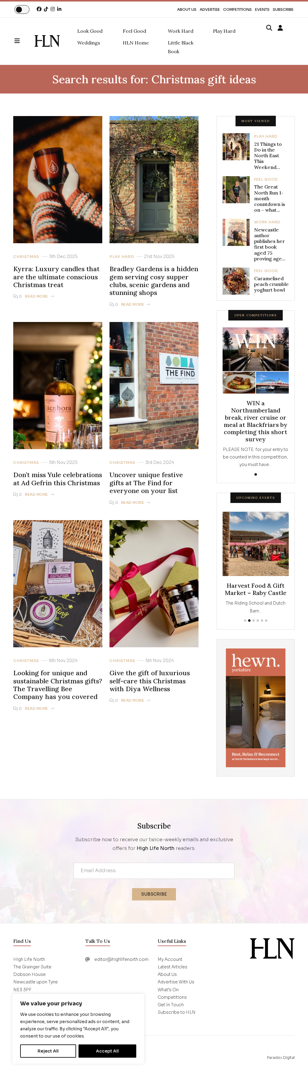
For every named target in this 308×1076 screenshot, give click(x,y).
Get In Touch (171, 1004)
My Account (170, 959)
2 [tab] (249, 620)
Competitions (237, 9)
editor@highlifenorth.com (121, 959)
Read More (36, 296)
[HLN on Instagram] (53, 9)
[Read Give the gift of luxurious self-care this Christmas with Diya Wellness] (154, 583)
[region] (78, 1029)
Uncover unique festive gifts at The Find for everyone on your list (146, 483)
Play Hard (121, 256)
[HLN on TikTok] (46, 9)
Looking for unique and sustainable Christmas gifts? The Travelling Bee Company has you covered (57, 685)
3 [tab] (253, 620)
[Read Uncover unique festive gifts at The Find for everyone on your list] (154, 385)
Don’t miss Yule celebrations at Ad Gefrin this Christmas (57, 479)
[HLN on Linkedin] (59, 9)
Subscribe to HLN (177, 1012)
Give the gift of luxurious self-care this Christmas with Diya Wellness (149, 681)
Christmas (26, 256)
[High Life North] (272, 948)
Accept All (107, 1051)
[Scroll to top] (293, 1061)
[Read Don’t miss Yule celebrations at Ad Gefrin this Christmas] (57, 385)
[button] (24, 41)
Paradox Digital (281, 1057)
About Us (186, 9)
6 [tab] (266, 620)
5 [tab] (262, 620)
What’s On (168, 989)
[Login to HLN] (280, 28)
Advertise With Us (176, 982)
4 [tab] (258, 620)
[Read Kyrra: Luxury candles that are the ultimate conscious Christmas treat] (57, 179)
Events (262, 9)
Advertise (210, 9)
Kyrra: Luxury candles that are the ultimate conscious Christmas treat (56, 277)
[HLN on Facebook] (39, 9)
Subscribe (283, 9)
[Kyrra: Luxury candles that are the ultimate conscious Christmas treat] (47, 41)
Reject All (48, 1051)
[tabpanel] (256, 398)
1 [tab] (255, 474)
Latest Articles (172, 967)
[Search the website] (269, 28)
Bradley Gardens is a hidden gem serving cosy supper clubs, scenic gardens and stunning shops (153, 281)
